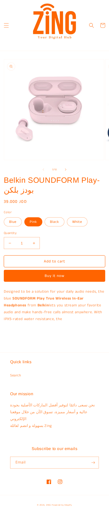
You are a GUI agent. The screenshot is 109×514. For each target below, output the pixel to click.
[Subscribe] (93, 463)
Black (54, 221)
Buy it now (54, 275)
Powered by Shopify (62, 505)
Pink (33, 221)
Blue (12, 221)
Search (15, 375)
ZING (48, 505)
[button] (6, 25)
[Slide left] (43, 169)
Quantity (10, 233)
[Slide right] (65, 169)
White (77, 221)
